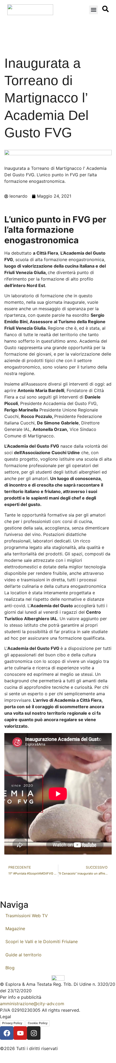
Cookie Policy (37, 1023)
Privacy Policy (12, 1023)
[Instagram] (33, 1033)
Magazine (15, 928)
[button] (93, 9)
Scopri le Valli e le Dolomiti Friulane (41, 941)
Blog (10, 967)
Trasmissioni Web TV (26, 915)
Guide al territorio (23, 954)
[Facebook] (6, 1033)
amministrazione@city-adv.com (32, 1003)
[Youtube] (20, 1033)
